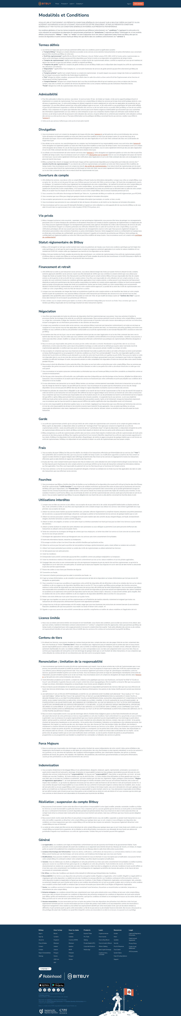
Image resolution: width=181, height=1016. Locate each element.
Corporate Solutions (89, 946)
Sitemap (41, 956)
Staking (86, 940)
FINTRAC (49, 1000)
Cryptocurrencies (103, 933)
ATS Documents (133, 951)
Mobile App (87, 950)
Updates (116, 940)
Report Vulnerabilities (45, 953)
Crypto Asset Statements (133, 947)
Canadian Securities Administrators (74, 1001)
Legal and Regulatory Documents (135, 934)
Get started (138, 4)
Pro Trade (86, 937)
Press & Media (43, 943)
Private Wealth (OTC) (89, 943)
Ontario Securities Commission (55, 1001)
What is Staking (103, 946)
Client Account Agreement (133, 939)
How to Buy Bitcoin (104, 940)
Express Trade (88, 933)
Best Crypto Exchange (105, 950)
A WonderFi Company (44, 995)
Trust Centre (117, 950)
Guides (116, 933)
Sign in (40, 933)
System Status (118, 953)
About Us (41, 940)
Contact (41, 950)
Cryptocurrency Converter (103, 953)
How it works (102, 937)
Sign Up (41, 937)
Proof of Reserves (119, 946)
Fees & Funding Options (120, 956)
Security (116, 943)
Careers (41, 946)
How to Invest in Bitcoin (105, 943)
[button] (65, 4)
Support (116, 959)
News (115, 937)
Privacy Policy (133, 943)
